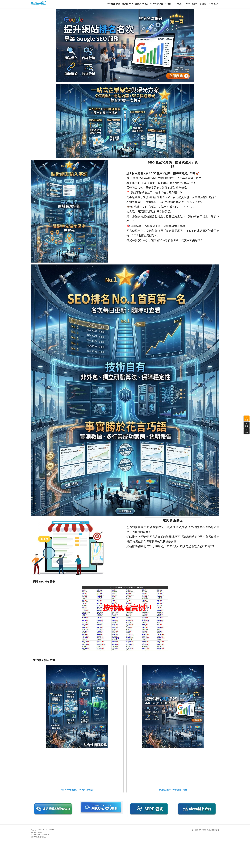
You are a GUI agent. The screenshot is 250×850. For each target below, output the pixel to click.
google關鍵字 (191, 4)
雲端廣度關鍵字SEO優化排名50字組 (173, 790)
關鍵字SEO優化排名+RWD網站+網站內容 (77, 790)
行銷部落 (203, 4)
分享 (246, 426)
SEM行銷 (178, 4)
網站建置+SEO (127, 4)
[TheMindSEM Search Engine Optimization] (38, 3)
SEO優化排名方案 (113, 4)
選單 (246, 419)
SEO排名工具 (213, 4)
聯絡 (246, 432)
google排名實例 (156, 4)
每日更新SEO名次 (141, 4)
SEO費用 (168, 4)
